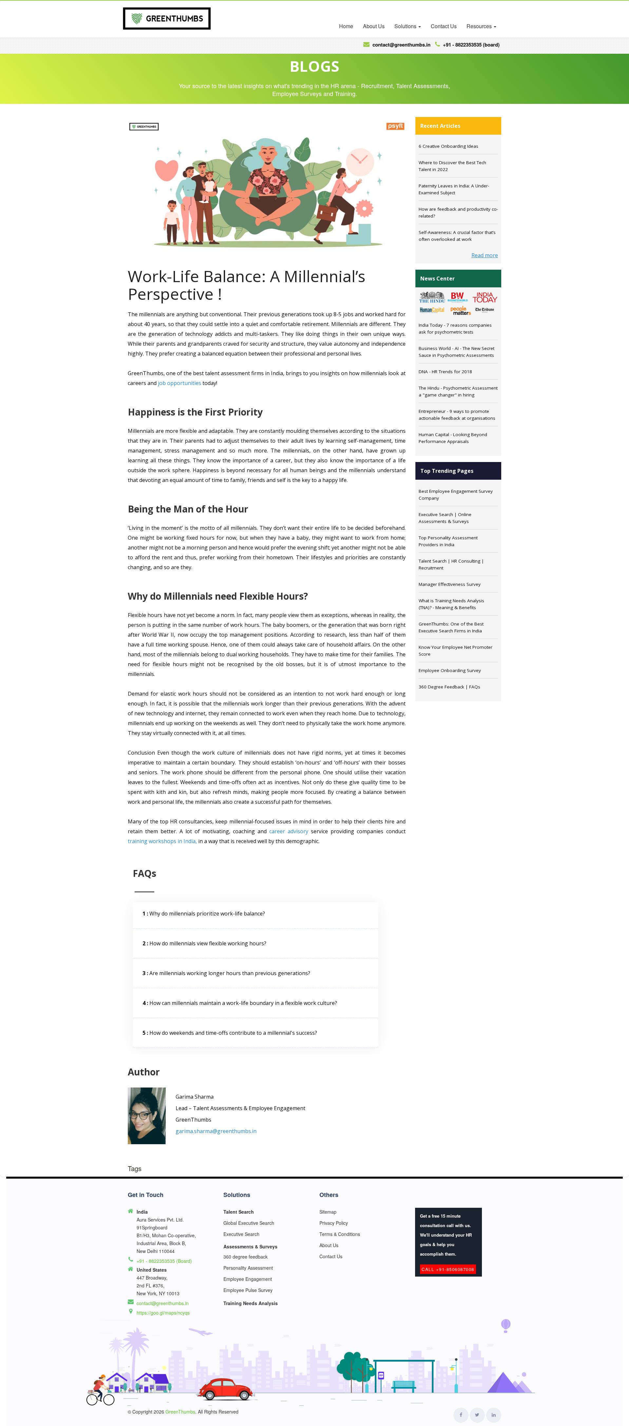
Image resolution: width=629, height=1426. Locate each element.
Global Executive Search (248, 1223)
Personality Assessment (248, 1267)
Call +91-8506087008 (448, 1269)
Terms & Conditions (339, 1234)
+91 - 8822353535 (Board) (471, 44)
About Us (374, 26)
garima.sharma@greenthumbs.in (216, 1131)
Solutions (406, 26)
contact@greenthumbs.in (163, 1303)
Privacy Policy (333, 1223)
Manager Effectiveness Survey (450, 584)
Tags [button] (135, 1168)
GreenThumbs (180, 1411)
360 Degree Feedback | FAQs (449, 687)
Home (346, 26)
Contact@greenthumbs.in (400, 44)
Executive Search (241, 1234)
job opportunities (179, 383)
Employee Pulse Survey (248, 1290)
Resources (480, 26)
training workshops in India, (162, 841)
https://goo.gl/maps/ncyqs (163, 1312)
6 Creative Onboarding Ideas (448, 146)
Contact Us (444, 26)
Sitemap (327, 1211)
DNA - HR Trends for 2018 (445, 372)
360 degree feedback (245, 1256)
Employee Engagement (247, 1279)
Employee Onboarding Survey (450, 670)
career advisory (288, 831)
